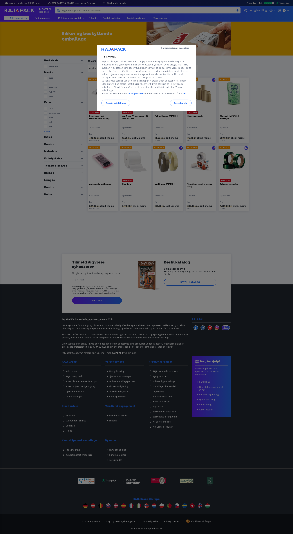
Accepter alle (180, 103)
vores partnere (135, 93)
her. (185, 93)
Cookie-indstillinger (116, 103)
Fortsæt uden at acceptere (175, 47)
